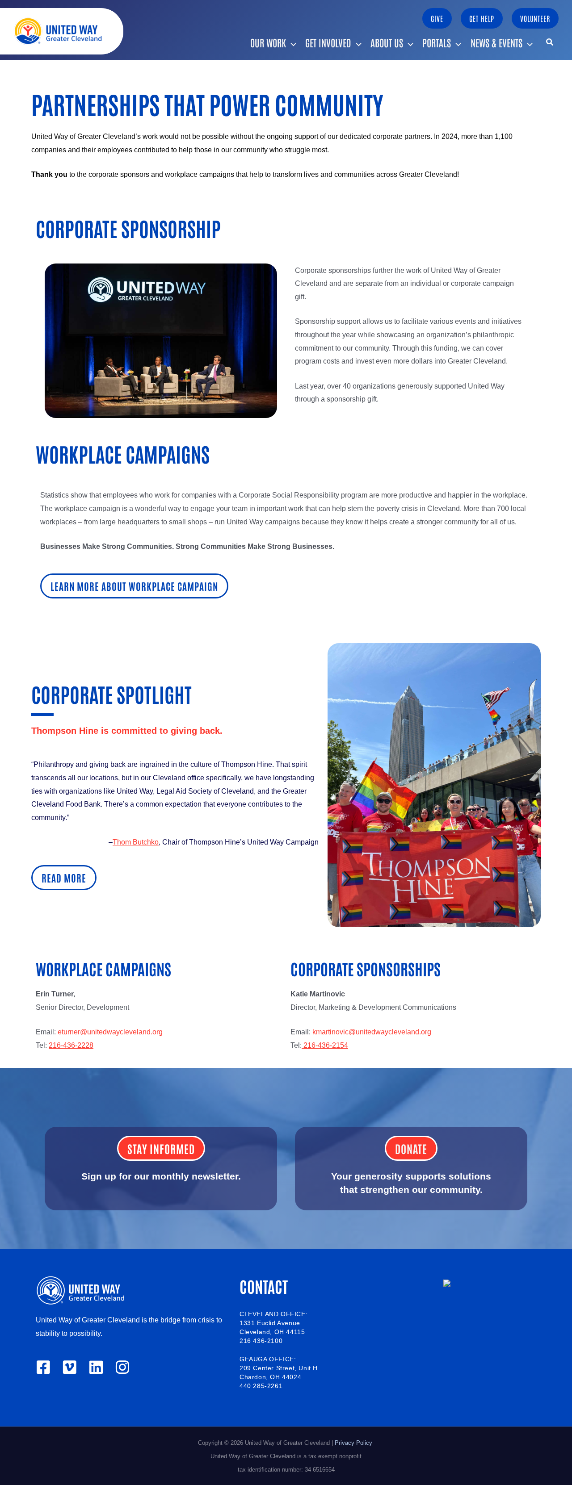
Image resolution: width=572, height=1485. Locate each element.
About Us (386, 42)
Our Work (268, 42)
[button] (437, 18)
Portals (436, 42)
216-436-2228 (71, 1045)
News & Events (496, 42)
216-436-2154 (325, 1045)
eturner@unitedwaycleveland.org (110, 1032)
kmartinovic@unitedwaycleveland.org (371, 1032)
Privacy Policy (354, 1442)
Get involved (328, 42)
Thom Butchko (136, 842)
